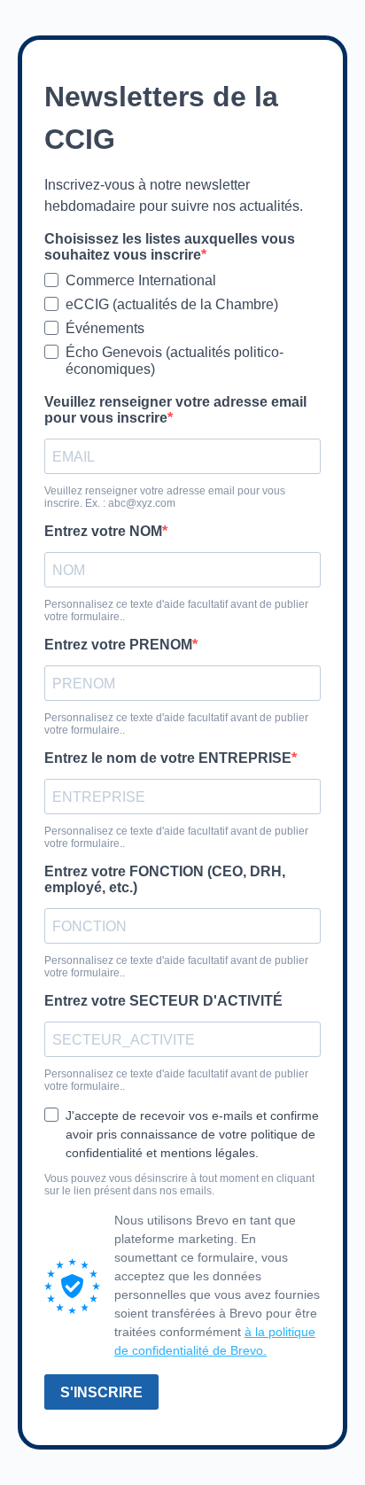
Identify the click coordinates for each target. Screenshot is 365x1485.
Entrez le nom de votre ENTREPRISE (167, 758)
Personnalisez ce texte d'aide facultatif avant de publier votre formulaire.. (176, 610)
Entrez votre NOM (103, 531)
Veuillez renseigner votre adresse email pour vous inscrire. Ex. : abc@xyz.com (164, 497)
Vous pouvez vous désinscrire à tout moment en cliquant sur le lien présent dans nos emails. (179, 1184)
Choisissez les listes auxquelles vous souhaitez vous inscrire (169, 246)
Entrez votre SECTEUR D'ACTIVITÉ (163, 1000)
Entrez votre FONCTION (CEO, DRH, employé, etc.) (164, 879)
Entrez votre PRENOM (118, 644)
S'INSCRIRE (101, 1392)
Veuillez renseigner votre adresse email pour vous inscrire (175, 409)
